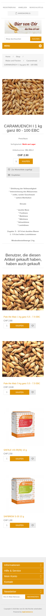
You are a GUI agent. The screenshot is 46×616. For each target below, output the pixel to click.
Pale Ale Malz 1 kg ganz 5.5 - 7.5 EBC (22, 317)
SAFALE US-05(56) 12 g (15, 450)
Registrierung (9, 7)
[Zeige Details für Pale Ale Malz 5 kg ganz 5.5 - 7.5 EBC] (23, 359)
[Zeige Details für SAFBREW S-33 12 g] (23, 492)
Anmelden (22, 7)
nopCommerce (27, 612)
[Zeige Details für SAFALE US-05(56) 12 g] (23, 425)
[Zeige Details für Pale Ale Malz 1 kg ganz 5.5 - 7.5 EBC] (23, 292)
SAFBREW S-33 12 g (14, 516)
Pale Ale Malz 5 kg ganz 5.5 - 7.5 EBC (22, 383)
